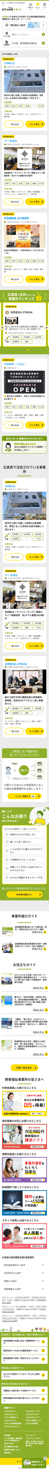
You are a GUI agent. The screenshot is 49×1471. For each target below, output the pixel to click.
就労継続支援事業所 (22, 1297)
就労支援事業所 (21, 1306)
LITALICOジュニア (11, 1414)
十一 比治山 (10, 140)
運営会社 (7, 1453)
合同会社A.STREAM (16, 664)
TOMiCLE (9, 63)
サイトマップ (30, 1435)
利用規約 (7, 1435)
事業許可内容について (12, 1450)
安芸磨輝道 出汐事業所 (16, 218)
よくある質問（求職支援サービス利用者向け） (13, 1439)
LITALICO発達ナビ (11, 1417)
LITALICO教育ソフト (33, 1420)
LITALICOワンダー (33, 1414)
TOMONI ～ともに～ (15, 364)
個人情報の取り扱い (11, 1447)
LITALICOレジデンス (12, 1427)
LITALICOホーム (10, 1411)
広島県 (9, 1300)
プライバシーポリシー (34, 1438)
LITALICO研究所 (32, 1423)
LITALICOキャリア (33, 1417)
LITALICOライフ (10, 1420)
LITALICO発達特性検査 (12, 1423)
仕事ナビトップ (7, 1297)
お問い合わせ (9, 1444)
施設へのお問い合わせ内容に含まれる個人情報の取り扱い (35, 1444)
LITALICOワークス (33, 1411)
